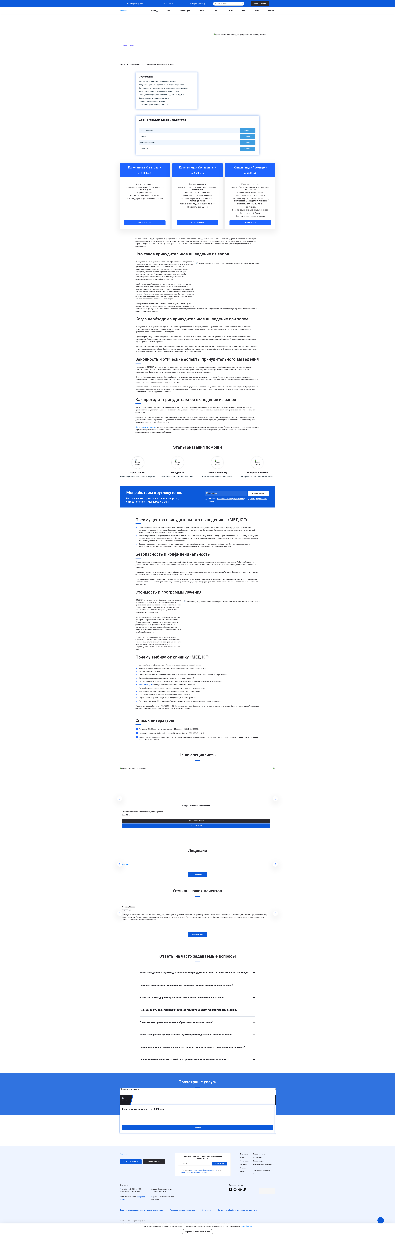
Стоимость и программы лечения (152, 101)
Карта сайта (206, 1210)
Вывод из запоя (135, 64)
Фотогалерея (185, 11)
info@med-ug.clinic (136, 4)
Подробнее (197, 874)
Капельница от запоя (260, 1174)
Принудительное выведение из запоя (263, 1166)
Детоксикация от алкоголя (145, 427)
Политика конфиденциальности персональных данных (141, 1210)
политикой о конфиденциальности (230, 499)
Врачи (169, 11)
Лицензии (201, 11)
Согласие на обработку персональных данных (236, 1210)
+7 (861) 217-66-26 (167, 3)
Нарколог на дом (258, 1161)
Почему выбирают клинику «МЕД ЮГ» (154, 105)
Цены (216, 11)
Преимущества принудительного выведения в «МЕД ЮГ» (161, 95)
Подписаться (219, 1163)
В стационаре (257, 1157)
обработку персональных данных (194, 1172)
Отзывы (230, 11)
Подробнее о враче (196, 820)
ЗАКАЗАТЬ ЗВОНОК (260, 4)
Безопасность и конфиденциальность (154, 98)
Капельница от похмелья (261, 1170)
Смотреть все (197, 935)
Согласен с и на (237, 500)
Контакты (271, 11)
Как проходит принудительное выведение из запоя (159, 91)
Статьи (243, 11)
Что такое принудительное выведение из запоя (157, 82)
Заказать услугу (128, 46)
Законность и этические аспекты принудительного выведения (163, 88)
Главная (122, 64)
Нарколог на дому (146, 685)
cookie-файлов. (246, 1226)
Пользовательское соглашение (182, 1210)
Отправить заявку (258, 493)
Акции (257, 11)
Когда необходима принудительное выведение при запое (161, 85)
